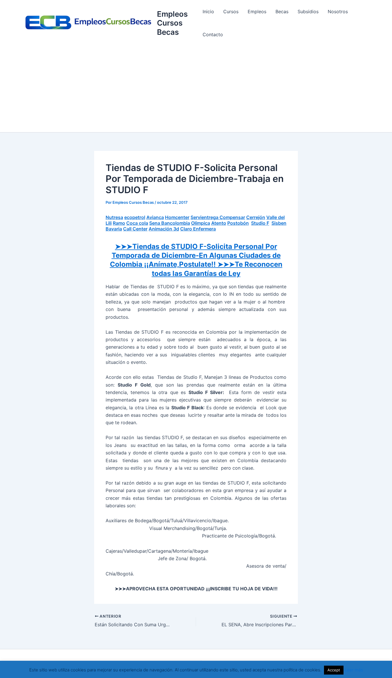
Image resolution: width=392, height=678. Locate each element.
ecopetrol (134, 217)
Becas (281, 11)
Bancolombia (175, 223)
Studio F (260, 223)
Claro (186, 229)
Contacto (213, 34)
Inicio (208, 11)
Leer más (354, 670)
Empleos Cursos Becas (172, 22)
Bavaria (114, 229)
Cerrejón (255, 217)
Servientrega (205, 217)
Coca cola (137, 223)
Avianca (155, 217)
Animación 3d (164, 229)
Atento (218, 223)
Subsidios (308, 11)
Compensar (232, 217)
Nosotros (338, 11)
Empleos (257, 11)
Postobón (238, 223)
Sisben (278, 223)
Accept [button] (333, 670)
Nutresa (114, 217)
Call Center (135, 229)
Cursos (230, 11)
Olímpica (200, 223)
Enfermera (204, 229)
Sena (155, 223)
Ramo (119, 223)
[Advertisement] (196, 89)
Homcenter (177, 217)
